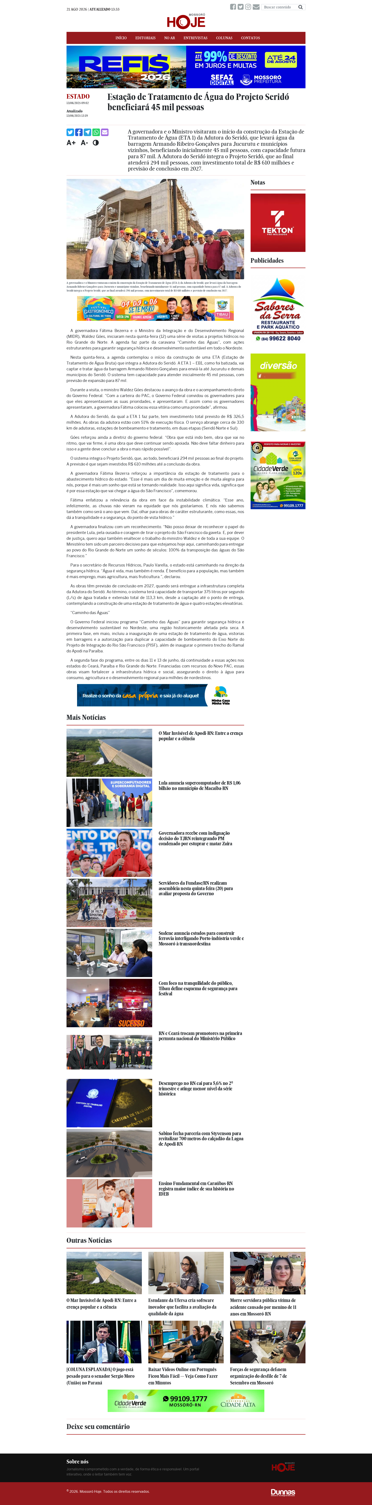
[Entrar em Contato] (257, 7)
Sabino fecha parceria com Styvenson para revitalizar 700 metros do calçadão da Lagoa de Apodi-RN (201, 1138)
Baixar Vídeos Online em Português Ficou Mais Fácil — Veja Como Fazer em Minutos (183, 1376)
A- (84, 142)
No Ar (169, 38)
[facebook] (234, 7)
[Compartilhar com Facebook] (79, 132)
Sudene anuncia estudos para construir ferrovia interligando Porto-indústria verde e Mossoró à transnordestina (201, 938)
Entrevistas (196, 38)
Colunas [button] (224, 38)
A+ (71, 142)
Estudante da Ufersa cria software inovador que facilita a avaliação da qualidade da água (182, 1307)
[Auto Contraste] (96, 142)
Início (121, 38)
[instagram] (249, 7)
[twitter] (241, 7)
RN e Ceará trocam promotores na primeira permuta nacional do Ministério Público (200, 1036)
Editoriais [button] (145, 38)
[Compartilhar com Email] (104, 132)
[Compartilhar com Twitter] (70, 132)
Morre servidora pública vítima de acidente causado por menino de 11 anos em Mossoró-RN (263, 1307)
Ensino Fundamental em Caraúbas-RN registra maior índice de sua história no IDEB (196, 1188)
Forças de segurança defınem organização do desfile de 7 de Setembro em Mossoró (258, 1376)
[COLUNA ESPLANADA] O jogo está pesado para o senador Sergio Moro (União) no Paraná (101, 1376)
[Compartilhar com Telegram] (87, 132)
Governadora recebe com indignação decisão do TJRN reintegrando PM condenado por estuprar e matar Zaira (195, 838)
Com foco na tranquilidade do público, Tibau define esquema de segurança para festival (198, 988)
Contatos (250, 38)
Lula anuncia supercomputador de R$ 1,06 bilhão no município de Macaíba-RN (200, 785)
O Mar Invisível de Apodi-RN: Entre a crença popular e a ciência (201, 736)
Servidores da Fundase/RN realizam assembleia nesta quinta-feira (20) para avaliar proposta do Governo (196, 888)
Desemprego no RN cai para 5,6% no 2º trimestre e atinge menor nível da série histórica (196, 1088)
